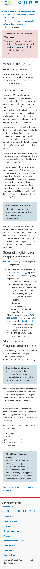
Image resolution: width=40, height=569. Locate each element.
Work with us (9, 555)
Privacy (7, 536)
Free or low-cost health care (22, 11)
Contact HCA (7, 506)
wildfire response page (17, 47)
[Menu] (36, 2)
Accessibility (9, 516)
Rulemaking (9, 550)
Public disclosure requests (15, 540)
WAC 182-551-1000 (10, 261)
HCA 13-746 (25, 321)
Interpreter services (12, 521)
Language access (11, 526)
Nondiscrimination (11, 531)
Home (4, 11)
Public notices (10, 545)
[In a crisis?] (25, 3)
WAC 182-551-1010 (16, 272)
